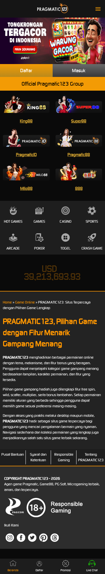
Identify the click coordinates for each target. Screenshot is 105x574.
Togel (65, 248)
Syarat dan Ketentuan (38, 457)
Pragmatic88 (78, 154)
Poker (39, 248)
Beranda (13, 570)
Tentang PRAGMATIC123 (91, 457)
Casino (65, 221)
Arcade (13, 248)
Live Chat (92, 570)
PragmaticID (26, 154)
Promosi (65, 570)
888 (79, 188)
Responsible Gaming (63, 457)
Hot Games (13, 221)
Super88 (78, 121)
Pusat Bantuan (12, 454)
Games (39, 221)
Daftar (26, 70)
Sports (92, 221)
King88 (26, 121)
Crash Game (91, 248)
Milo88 (26, 188)
